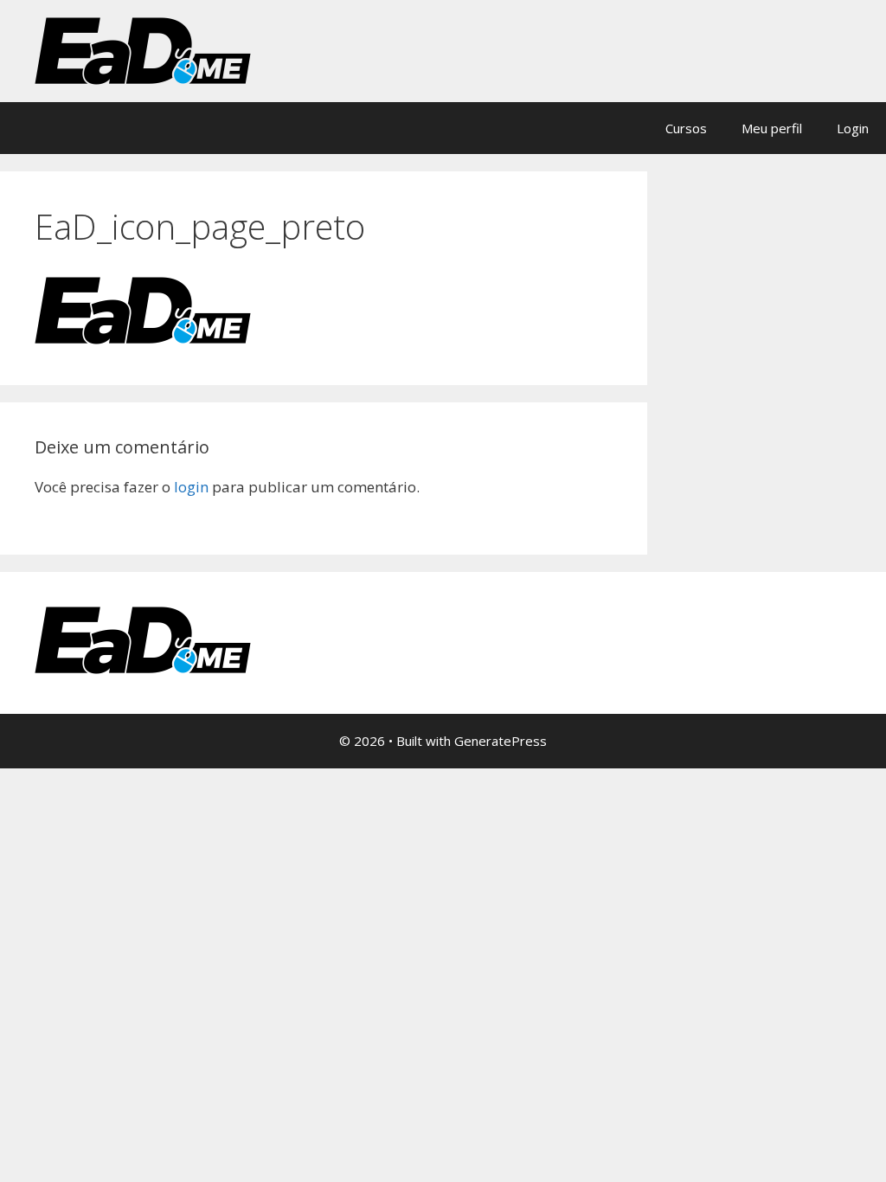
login (191, 487)
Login (853, 128)
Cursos (686, 128)
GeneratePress (500, 740)
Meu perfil (772, 128)
